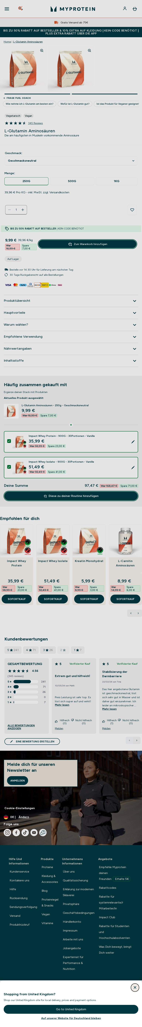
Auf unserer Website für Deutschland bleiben (71, 1018)
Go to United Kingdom (71, 1009)
